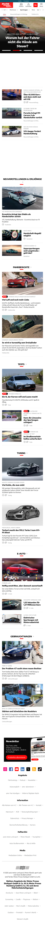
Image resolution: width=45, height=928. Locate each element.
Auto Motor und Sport (23, 893)
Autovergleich (14, 787)
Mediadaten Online (15, 855)
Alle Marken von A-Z (9, 805)
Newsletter (32, 780)
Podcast (22, 780)
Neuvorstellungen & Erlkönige (22, 179)
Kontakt (38, 805)
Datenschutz (14, 818)
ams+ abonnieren (28, 787)
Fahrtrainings (12, 780)
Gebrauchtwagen (21, 636)
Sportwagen (24, 9)
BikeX (36, 893)
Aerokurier (9, 893)
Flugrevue (26, 899)
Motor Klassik (25, 837)
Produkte (26, 1)
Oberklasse (13, 9)
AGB (17, 812)
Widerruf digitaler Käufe (30, 793)
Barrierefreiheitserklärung (18, 825)
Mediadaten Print (30, 855)
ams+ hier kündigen (13, 793)
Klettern (35, 899)
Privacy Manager (27, 818)
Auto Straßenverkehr (17, 843)
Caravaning (9, 899)
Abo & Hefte (31, 843)
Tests (21, 364)
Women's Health (22, 919)
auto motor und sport (10, 837)
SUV (4, 9)
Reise (33, 9)
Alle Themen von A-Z (26, 805)
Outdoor (11, 912)
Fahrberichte (21, 267)
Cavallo (18, 899)
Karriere (32, 825)
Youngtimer (36, 837)
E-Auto (21, 553)
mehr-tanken (9, 906)
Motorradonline (33, 906)
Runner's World (30, 912)
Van (38, 9)
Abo (35, 5)
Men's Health (20, 906)
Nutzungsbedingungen (30, 812)
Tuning (21, 453)
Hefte (20, 1)
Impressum (9, 812)
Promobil (19, 912)
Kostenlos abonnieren (16, 757)
